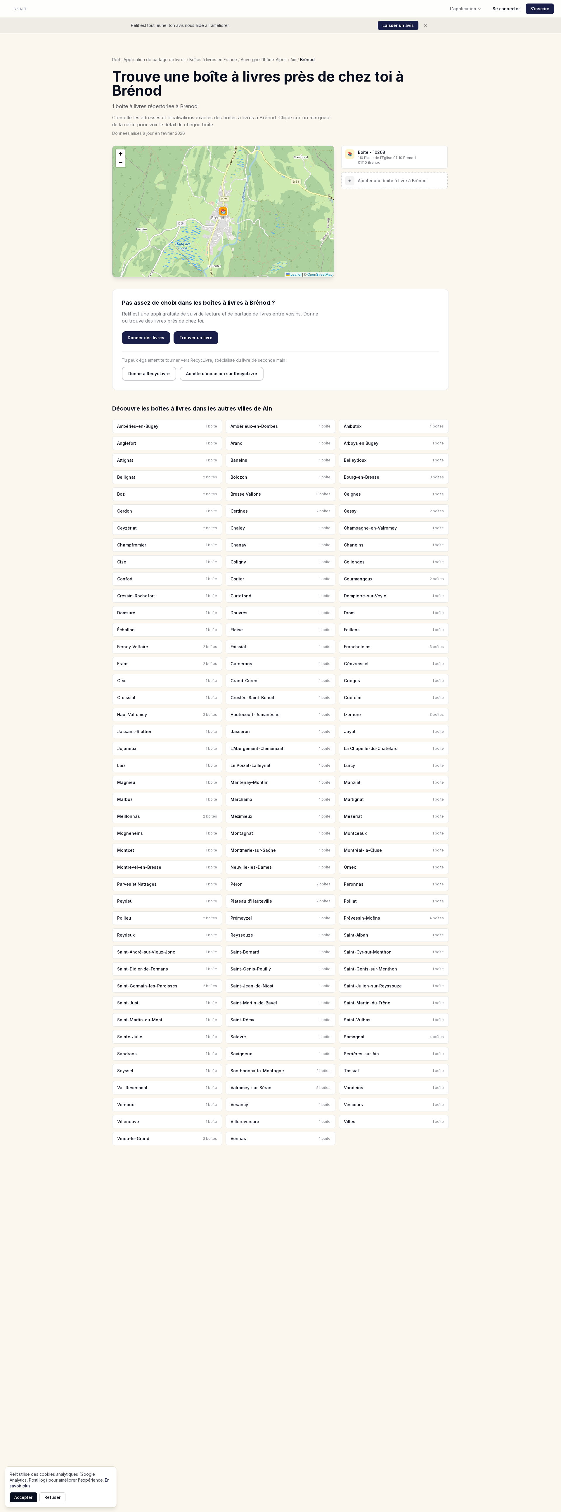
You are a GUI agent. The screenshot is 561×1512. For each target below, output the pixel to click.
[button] (223, 211)
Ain (293, 59)
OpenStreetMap (320, 274)
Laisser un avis (398, 25)
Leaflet (295, 274)
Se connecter (506, 8)
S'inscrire (539, 8)
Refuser (52, 1497)
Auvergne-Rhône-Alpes (264, 59)
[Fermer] (425, 25)
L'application (463, 8)
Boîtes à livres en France (213, 59)
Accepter (23, 1497)
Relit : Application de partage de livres (149, 59)
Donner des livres (146, 337)
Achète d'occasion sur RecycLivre (221, 373)
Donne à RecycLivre (149, 373)
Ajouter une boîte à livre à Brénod (387, 180)
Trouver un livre (195, 337)
